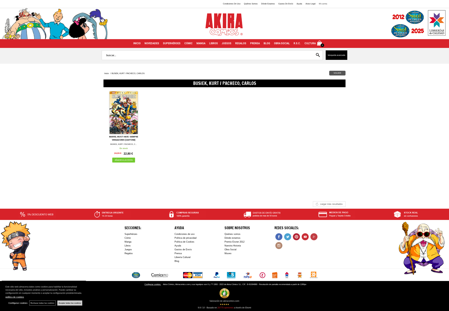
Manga (128, 241)
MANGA (200, 43)
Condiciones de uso (185, 234)
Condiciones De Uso (231, 4)
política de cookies (14, 297)
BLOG (267, 43)
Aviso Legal (310, 4)
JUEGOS (226, 43)
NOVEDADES (152, 43)
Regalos (129, 253)
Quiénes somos (232, 234)
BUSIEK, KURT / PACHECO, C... (123, 144)
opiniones (225, 307)
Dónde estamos (232, 238)
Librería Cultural (182, 257)
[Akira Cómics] (224, 25)
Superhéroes (131, 234)
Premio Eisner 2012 (234, 241)
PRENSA (255, 43)
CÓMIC (188, 43)
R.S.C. (297, 43)
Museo (227, 253)
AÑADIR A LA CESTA (124, 160)
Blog (177, 261)
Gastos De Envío (285, 4)
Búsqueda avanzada (336, 55)
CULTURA (310, 43)
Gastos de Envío (183, 249)
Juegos (128, 249)
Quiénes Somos (251, 4)
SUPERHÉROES (171, 43)
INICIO (137, 43)
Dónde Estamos (268, 4)
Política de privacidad (185, 238)
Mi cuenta (323, 4)
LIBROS (213, 43)
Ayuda (299, 4)
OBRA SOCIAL (282, 43)
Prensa (178, 253)
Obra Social (230, 249)
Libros (128, 245)
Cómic (128, 238)
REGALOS (240, 43)
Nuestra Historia (232, 245)
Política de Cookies (184, 241)
